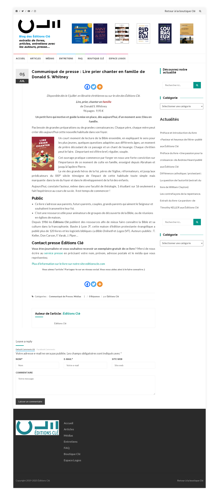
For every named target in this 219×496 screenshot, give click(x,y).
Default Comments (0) (25, 349)
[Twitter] (93, 87)
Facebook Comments (46, 349)
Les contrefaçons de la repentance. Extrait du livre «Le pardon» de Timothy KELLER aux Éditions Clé (180, 200)
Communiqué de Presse (61, 296)
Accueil (20, 58)
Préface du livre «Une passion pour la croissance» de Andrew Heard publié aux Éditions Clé (181, 160)
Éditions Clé (113, 296)
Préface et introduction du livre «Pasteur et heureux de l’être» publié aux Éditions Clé (181, 139)
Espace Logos (117, 58)
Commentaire (24, 372)
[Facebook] (87, 87)
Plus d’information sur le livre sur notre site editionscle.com (68, 263)
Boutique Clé (96, 58)
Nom (19, 359)
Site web (117, 359)
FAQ (80, 58)
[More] (100, 87)
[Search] (197, 85)
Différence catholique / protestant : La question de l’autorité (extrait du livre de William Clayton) (181, 180)
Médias (50, 58)
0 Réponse (94, 296)
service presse (54, 253)
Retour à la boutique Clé (180, 11)
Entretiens (66, 58)
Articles (35, 58)
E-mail (68, 359)
